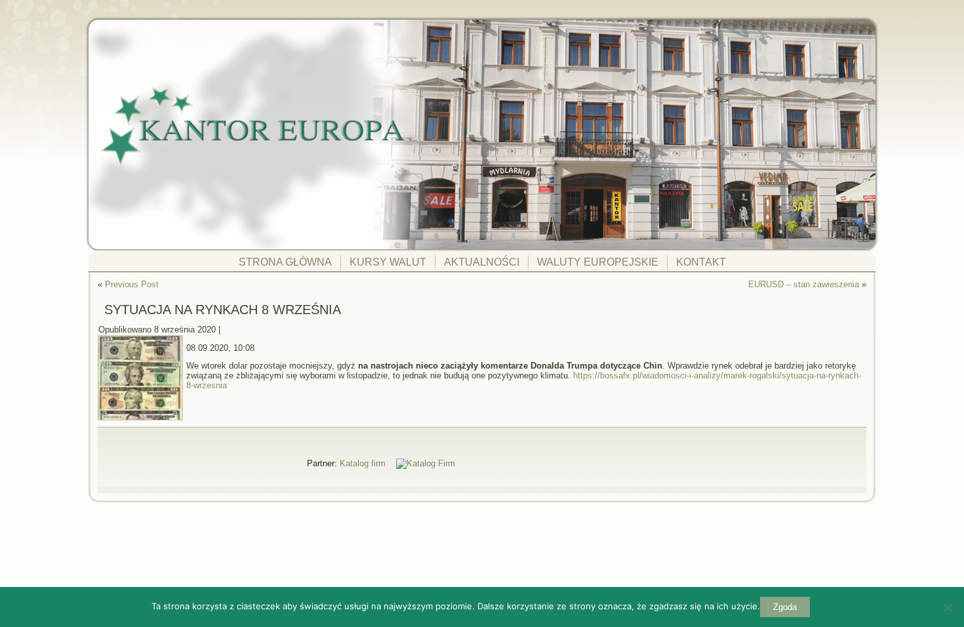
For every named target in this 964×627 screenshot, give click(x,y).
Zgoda (785, 607)
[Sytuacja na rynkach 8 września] (142, 421)
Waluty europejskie (597, 262)
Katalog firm (363, 463)
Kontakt (701, 262)
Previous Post (132, 284)
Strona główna (285, 262)
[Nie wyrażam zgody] (947, 607)
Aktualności (481, 262)
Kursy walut (388, 262)
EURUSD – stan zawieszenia (803, 284)
